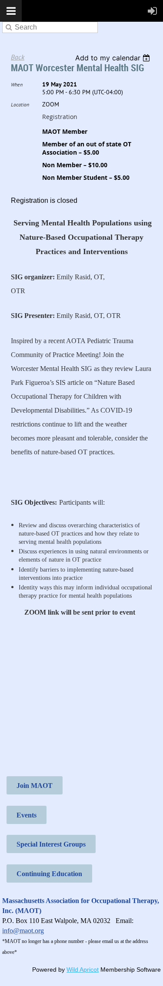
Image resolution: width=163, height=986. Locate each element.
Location (20, 104)
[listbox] (113, 58)
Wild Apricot (83, 969)
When (17, 84)
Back (17, 57)
